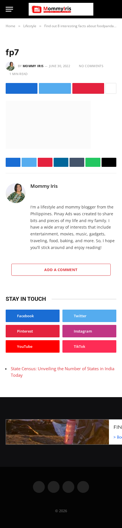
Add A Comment (60, 269)
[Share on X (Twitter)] (55, 88)
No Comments (91, 66)
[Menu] (9, 9)
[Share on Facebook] (21, 88)
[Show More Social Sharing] (111, 88)
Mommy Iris (33, 66)
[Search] (113, 9)
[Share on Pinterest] (88, 88)
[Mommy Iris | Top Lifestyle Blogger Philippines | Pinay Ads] (61, 9)
